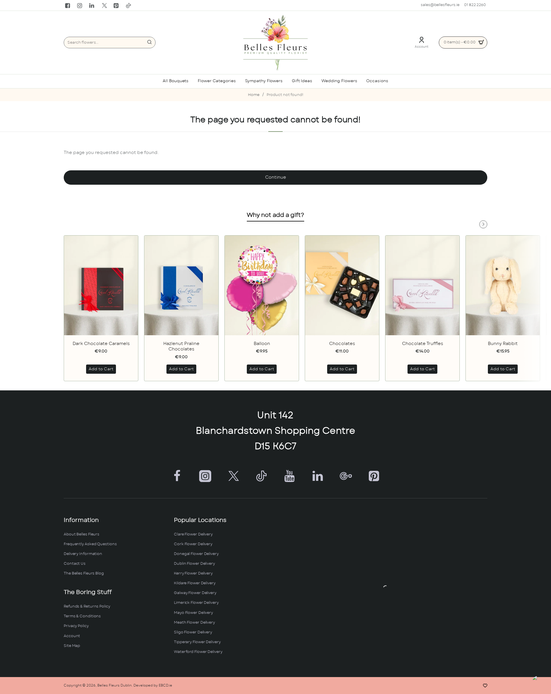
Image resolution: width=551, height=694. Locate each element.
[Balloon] (262, 285)
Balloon (262, 344)
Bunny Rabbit (503, 344)
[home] (253, 95)
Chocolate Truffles (422, 344)
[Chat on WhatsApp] (540, 683)
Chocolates (342, 344)
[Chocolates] (342, 285)
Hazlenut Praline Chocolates (181, 347)
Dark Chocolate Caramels (101, 344)
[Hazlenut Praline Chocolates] (181, 285)
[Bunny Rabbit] (503, 285)
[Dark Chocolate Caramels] (101, 285)
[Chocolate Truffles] (422, 285)
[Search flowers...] (149, 42)
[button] (101, 369)
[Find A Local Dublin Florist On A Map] (385, 588)
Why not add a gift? (275, 215)
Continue (275, 177)
